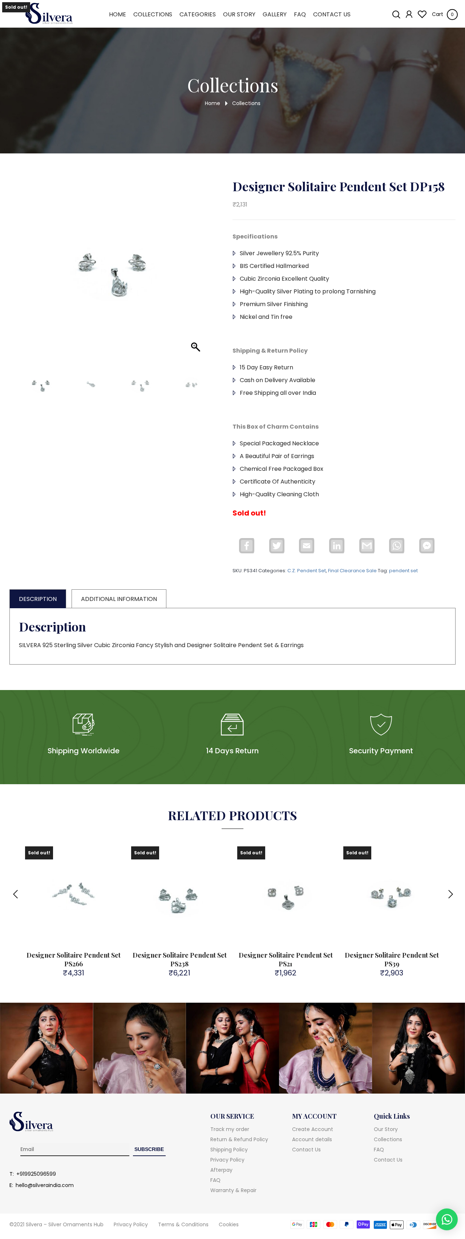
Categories (197, 14)
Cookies (229, 1224)
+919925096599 (36, 1174)
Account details (312, 1139)
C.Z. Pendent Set (306, 570)
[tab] (37, 598)
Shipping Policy (229, 1149)
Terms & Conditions (183, 1224)
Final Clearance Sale (352, 570)
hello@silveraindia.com (45, 1185)
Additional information (119, 599)
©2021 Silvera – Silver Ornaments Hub (56, 1224)
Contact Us (332, 14)
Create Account (312, 1129)
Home (117, 14)
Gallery (275, 14)
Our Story (239, 14)
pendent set (403, 570)
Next (450, 890)
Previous (15, 890)
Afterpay (221, 1170)
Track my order (229, 1129)
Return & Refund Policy (239, 1139)
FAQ (300, 14)
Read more (78, 928)
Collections (152, 14)
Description (38, 599)
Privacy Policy (227, 1159)
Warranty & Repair (233, 1190)
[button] (193, 277)
